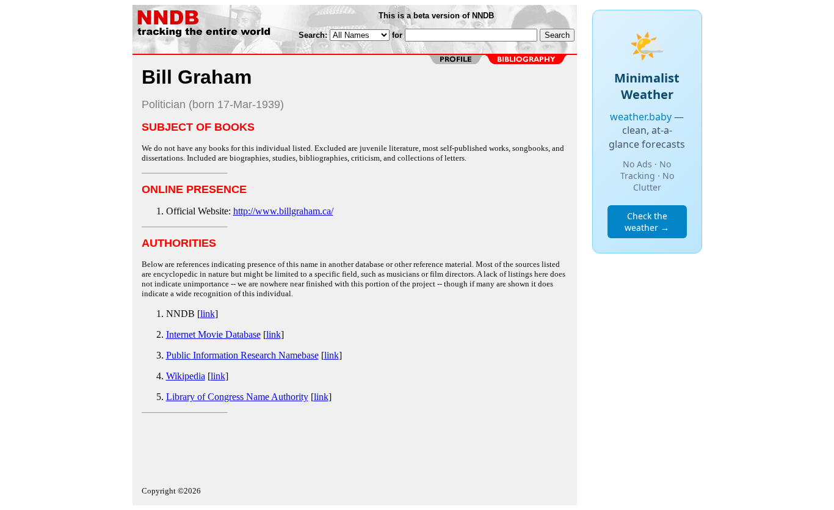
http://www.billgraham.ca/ (283, 211)
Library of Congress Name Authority (237, 397)
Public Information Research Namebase (242, 355)
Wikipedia (185, 376)
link (207, 313)
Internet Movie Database (213, 334)
